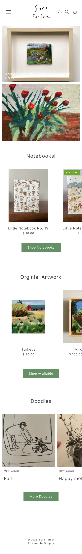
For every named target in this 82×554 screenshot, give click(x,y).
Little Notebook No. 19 (28, 228)
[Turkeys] (28, 316)
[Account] (60, 12)
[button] (67, 12)
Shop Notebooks (41, 247)
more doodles (41, 496)
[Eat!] (28, 440)
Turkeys (28, 349)
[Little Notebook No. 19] (28, 195)
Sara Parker (46, 539)
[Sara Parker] (41, 12)
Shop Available (41, 373)
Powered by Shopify (41, 543)
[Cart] (75, 12)
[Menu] (8, 12)
